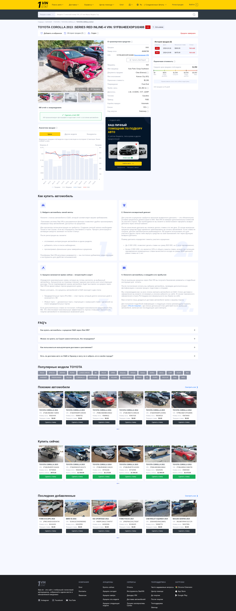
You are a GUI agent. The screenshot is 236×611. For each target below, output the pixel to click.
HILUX (104, 373)
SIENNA (62, 373)
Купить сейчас (108, 587)
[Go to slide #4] (84, 97)
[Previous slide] (41, 64)
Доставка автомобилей (136, 599)
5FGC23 (52, 373)
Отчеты (130, 587)
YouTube (72, 600)
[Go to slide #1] (44, 97)
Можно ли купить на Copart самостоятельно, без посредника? (67, 339)
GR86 (113, 373)
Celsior (103, 377)
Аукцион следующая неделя (111, 604)
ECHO (179, 373)
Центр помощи (157, 591)
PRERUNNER (56, 377)
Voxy (174, 377)
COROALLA (80, 377)
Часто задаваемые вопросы (162, 587)
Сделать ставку (50, 422)
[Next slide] (100, 64)
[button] (46, 14)
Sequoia (123, 373)
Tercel (42, 373)
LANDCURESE (84, 373)
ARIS (183, 377)
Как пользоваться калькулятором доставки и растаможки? (66, 347)
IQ (147, 377)
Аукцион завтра (109, 595)
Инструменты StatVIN (135, 591)
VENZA (132, 373)
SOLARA (114, 377)
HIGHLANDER (127, 377)
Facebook (59, 600)
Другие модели (71, 134)
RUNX (72, 373)
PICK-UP (165, 377)
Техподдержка (157, 603)
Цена (50, 134)
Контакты (82, 591)
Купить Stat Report (139, 60)
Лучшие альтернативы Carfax (136, 604)
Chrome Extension (185, 587)
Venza (161, 373)
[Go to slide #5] (97, 97)
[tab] (117, 483)
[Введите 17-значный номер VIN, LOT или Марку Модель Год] (194, 14)
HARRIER (43, 377)
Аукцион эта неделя (111, 599)
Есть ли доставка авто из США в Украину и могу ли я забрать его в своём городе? (76, 356)
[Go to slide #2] (57, 97)
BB (96, 373)
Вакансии (82, 595)
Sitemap (154, 607)
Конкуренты (91, 134)
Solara (142, 373)
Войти (192, 5)
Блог (122, 5)
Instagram (45, 600)
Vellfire (152, 373)
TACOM (68, 377)
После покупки (157, 599)
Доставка (73, 5)
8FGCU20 (92, 377)
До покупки (155, 595)
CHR (170, 373)
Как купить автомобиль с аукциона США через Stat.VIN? (65, 330)
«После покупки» (134, 306)
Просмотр (96, 89)
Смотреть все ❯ (191, 387)
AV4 (187, 373)
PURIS (155, 377)
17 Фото (83, 89)
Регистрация (177, 5)
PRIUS (139, 377)
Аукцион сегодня (109, 591)
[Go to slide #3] (71, 97)
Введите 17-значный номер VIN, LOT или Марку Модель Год (78, 14)
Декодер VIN (132, 595)
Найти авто (127, 163)
